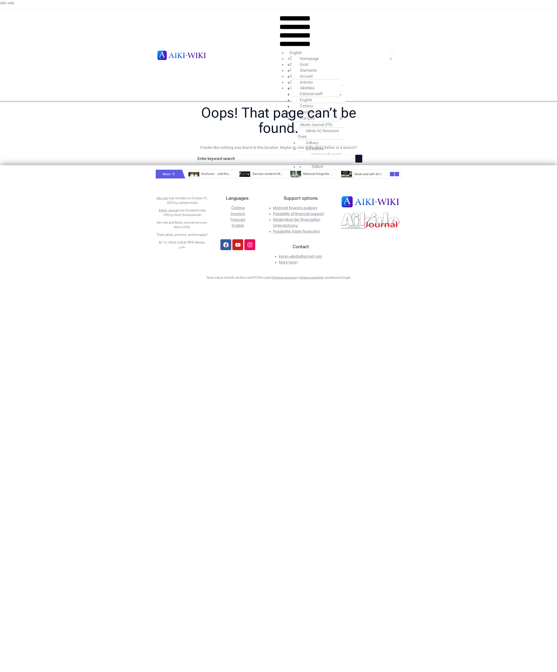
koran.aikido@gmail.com (300, 256)
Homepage (309, 58)
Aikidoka (307, 88)
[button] (295, 32)
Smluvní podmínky (312, 277)
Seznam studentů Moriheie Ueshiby (276, 174)
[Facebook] (225, 244)
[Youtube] (237, 244)
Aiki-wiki (7, 3)
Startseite (308, 70)
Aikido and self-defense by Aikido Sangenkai (384, 174)
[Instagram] (249, 244)
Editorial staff (311, 93)
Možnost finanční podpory (295, 208)
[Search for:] (274, 158)
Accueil (306, 76)
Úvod (304, 64)
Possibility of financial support (298, 213)
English (296, 52)
